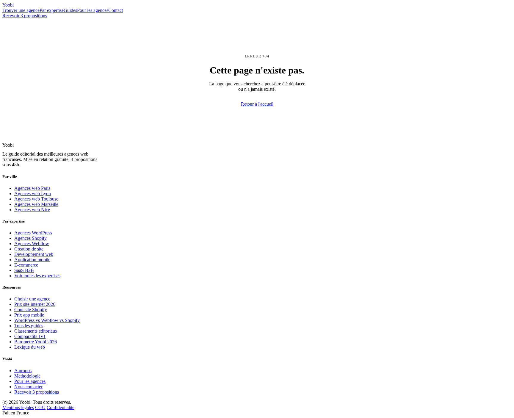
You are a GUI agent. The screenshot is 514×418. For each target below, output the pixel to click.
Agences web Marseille (36, 204)
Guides (70, 10)
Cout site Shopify (30, 309)
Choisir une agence (32, 298)
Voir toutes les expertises (37, 275)
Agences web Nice (32, 209)
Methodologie (27, 375)
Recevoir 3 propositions (24, 15)
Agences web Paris (32, 188)
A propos (23, 370)
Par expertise (52, 10)
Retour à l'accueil (257, 104)
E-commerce (26, 264)
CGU (40, 407)
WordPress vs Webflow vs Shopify (47, 320)
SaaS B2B (24, 270)
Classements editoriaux (35, 331)
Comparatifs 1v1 (30, 336)
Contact (115, 10)
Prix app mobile (29, 314)
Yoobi (8, 4)
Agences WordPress (33, 232)
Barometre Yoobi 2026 (35, 341)
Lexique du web (29, 347)
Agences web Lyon (32, 193)
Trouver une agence (21, 10)
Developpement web (33, 254)
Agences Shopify (30, 238)
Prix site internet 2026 (34, 304)
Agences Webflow (31, 243)
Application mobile (32, 259)
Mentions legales (18, 407)
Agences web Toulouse (36, 198)
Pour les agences (92, 10)
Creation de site (28, 248)
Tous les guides (28, 325)
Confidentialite (60, 407)
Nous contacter (28, 386)
